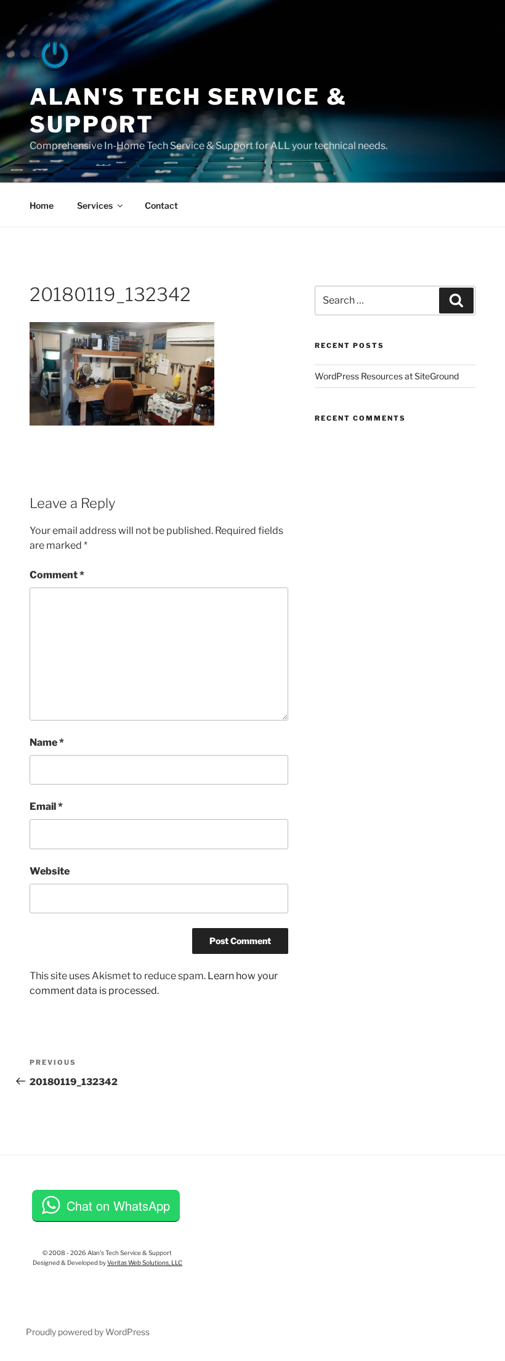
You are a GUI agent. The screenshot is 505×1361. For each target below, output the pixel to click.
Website (50, 871)
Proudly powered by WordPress (88, 1332)
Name (47, 742)
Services (95, 205)
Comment (57, 575)
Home (42, 205)
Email (46, 806)
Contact (161, 205)
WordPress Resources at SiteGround (387, 376)
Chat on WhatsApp (118, 1205)
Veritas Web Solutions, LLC (144, 1262)
